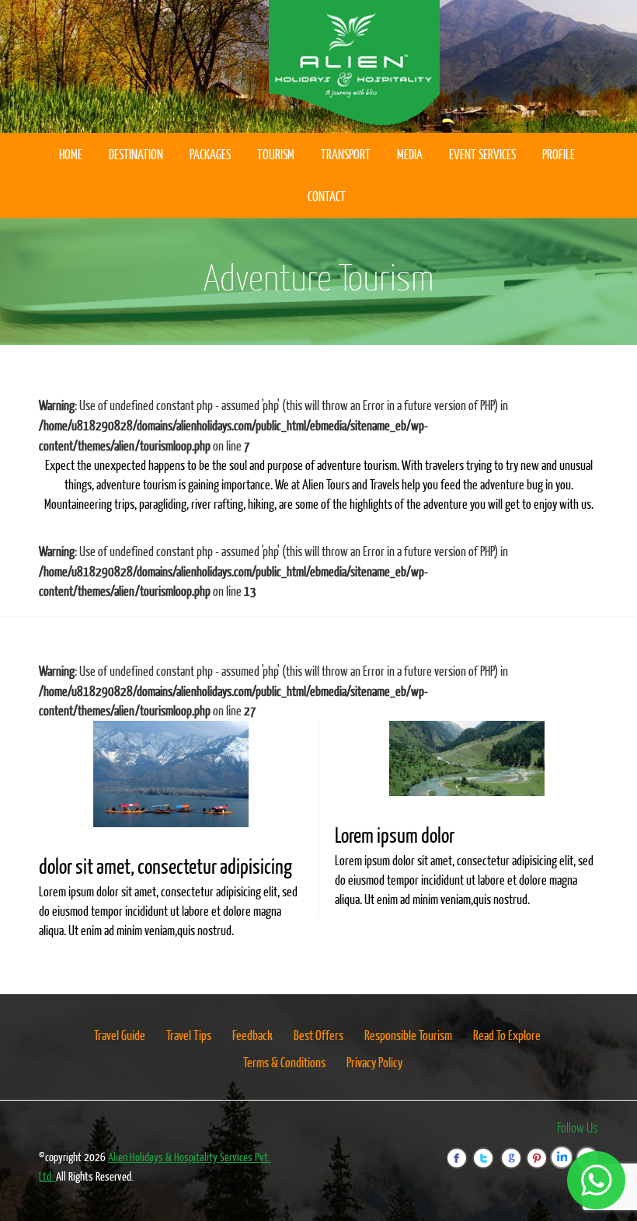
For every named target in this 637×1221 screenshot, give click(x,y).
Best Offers (318, 1035)
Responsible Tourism (408, 1035)
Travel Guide (119, 1035)
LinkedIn (567, 1148)
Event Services (482, 154)
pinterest (540, 1148)
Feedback (252, 1035)
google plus (513, 1148)
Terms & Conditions (284, 1062)
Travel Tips (188, 1035)
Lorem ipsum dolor (394, 834)
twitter (490, 1148)
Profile (558, 154)
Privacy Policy (374, 1062)
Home (70, 154)
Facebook (464, 1148)
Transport (346, 154)
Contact (327, 196)
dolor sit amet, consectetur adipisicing (165, 865)
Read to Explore (507, 1035)
